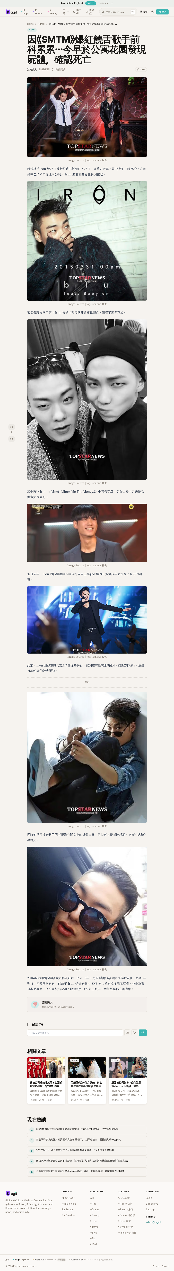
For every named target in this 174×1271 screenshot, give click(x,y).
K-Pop (25, 12)
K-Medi (93, 1244)
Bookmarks (152, 1203)
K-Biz (92, 1238)
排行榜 (78, 12)
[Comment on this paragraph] (152, 80)
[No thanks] (112, 3)
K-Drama (38, 12)
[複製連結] (11, 439)
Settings (150, 1209)
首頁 (92, 1198)
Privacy (165, 1266)
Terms (155, 1266)
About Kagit (68, 1198)
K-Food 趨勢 (124, 1221)
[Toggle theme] (152, 11)
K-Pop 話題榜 (125, 1203)
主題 (64, 12)
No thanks (103, 3)
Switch (90, 3)
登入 (164, 11)
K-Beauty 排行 (125, 1209)
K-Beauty (53, 12)
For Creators (68, 1215)
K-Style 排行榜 (125, 1227)
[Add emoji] (134, 1032)
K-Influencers (69, 1203)
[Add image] (127, 1032)
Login (149, 1198)
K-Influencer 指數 (127, 1232)
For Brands (67, 1209)
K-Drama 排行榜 (126, 1215)
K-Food (93, 1221)
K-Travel (94, 1227)
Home (30, 23)
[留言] (11, 427)
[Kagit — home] (11, 11)
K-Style (93, 1232)
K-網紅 (91, 12)
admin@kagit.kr (154, 1222)
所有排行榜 (124, 1198)
